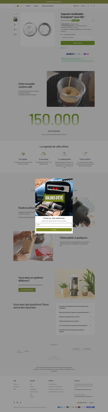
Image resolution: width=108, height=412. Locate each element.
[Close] (71, 180)
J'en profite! (54, 229)
